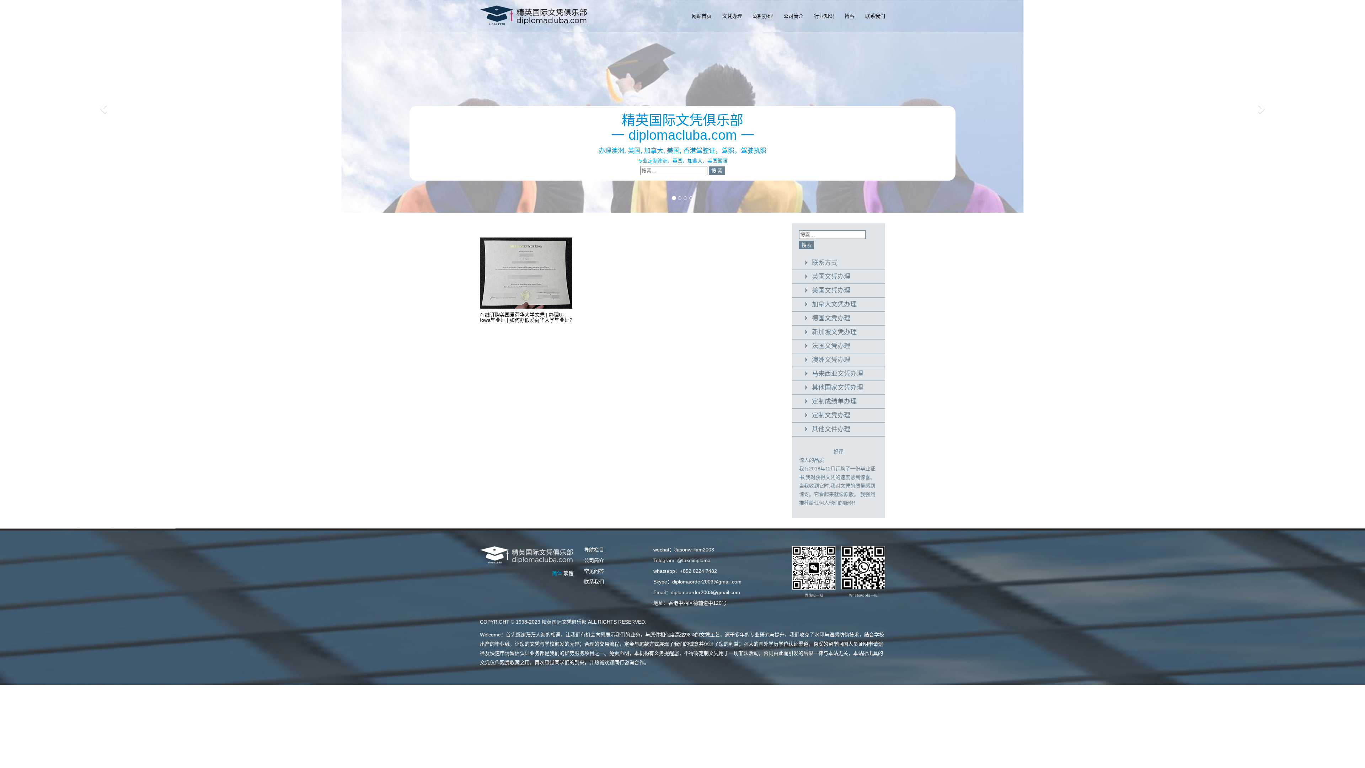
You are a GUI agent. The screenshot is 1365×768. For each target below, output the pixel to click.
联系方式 (824, 262)
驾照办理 (763, 16)
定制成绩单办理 (834, 401)
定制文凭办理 (831, 415)
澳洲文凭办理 (831, 359)
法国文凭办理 (831, 346)
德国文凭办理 (831, 318)
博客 (850, 16)
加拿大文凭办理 (834, 304)
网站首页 (702, 16)
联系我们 (875, 16)
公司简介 (793, 16)
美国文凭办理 (831, 290)
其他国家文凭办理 (837, 387)
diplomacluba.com (682, 135)
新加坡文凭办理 (834, 332)
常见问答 (594, 571)
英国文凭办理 (831, 276)
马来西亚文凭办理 (837, 373)
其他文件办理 (831, 429)
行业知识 (824, 16)
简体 (557, 573)
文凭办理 (732, 16)
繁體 (568, 573)
